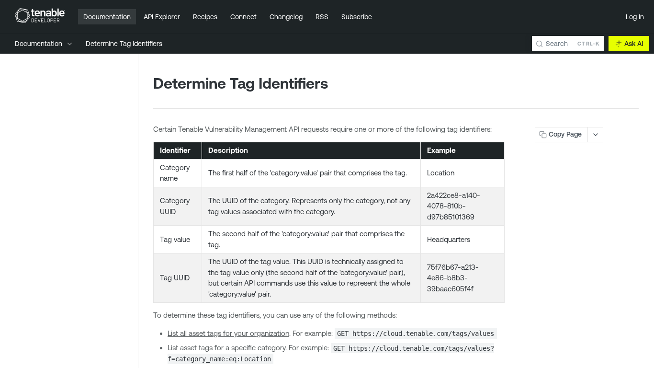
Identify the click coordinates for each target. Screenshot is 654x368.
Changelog (286, 17)
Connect (243, 17)
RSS (322, 17)
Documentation (107, 17)
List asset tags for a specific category (226, 348)
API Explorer (162, 17)
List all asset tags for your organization (228, 333)
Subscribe (356, 17)
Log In (635, 17)
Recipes (205, 17)
